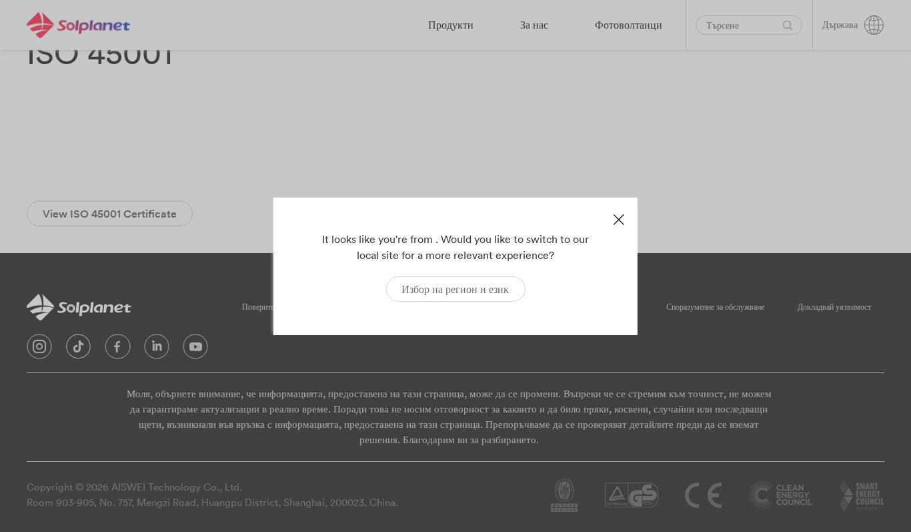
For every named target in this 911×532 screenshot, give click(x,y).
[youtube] (195, 350)
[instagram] (39, 350)
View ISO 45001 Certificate (110, 213)
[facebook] (117, 350)
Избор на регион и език (455, 289)
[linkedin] (156, 350)
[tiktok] (78, 350)
